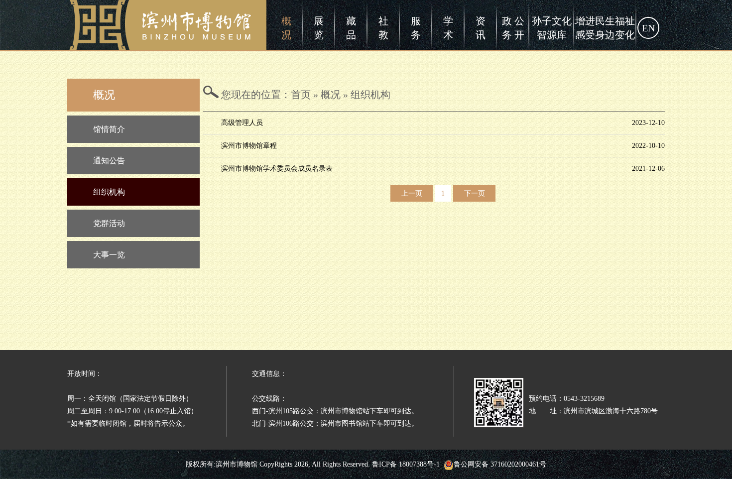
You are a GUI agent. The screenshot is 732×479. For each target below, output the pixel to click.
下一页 (474, 193)
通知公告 (109, 160)
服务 (416, 27)
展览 (319, 27)
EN (648, 27)
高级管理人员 (242, 122)
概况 (286, 27)
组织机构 (109, 192)
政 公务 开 (513, 27)
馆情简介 (109, 129)
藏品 (351, 27)
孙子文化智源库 (552, 27)
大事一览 (109, 254)
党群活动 (109, 223)
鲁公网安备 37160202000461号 (500, 464)
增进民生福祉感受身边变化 (605, 27)
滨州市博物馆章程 (249, 145)
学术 (448, 27)
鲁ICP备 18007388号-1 (406, 464)
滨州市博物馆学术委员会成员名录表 (277, 168)
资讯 (481, 27)
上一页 (411, 193)
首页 (301, 94)
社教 (383, 27)
